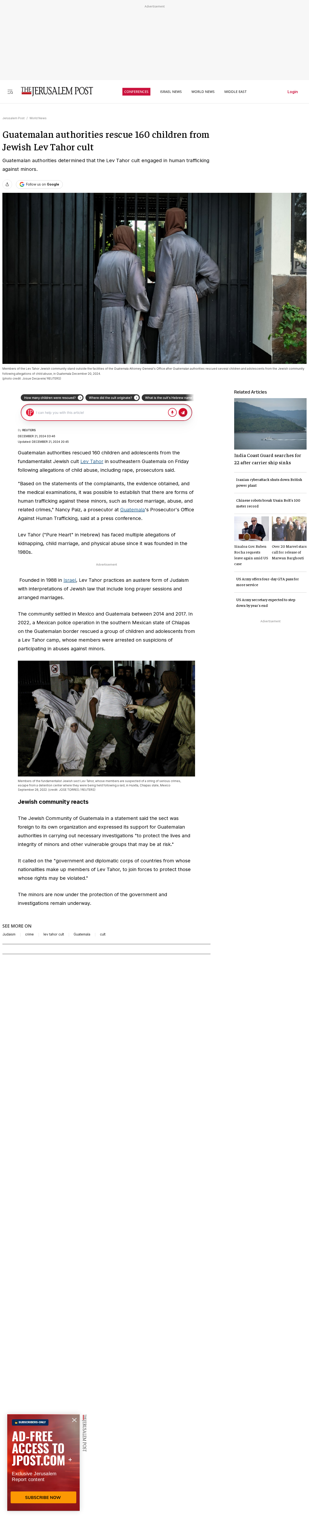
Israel (69, 580)
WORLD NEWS (203, 92)
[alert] (43, 1462)
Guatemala (132, 510)
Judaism (8, 934)
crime (29, 934)
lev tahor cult (53, 934)
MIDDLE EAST (235, 92)
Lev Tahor (91, 461)
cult (102, 934)
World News (38, 118)
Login (293, 91)
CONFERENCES (136, 92)
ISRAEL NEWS (171, 92)
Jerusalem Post (13, 118)
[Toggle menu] (10, 91)
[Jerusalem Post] (53, 91)
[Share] (7, 184)
